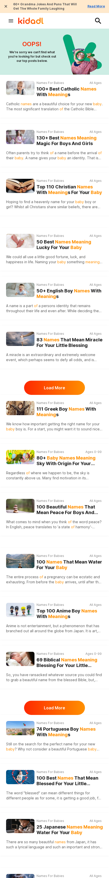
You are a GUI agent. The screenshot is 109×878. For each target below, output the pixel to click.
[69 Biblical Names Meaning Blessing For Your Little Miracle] (20, 659)
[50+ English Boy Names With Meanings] (20, 290)
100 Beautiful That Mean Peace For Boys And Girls (66, 510)
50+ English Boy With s (69, 293)
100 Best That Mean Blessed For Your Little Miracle (67, 781)
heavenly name (47, 202)
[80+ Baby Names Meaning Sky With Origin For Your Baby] (20, 457)
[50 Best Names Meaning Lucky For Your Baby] (20, 241)
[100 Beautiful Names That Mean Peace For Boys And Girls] (20, 506)
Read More (96, 6)
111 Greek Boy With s (66, 411)
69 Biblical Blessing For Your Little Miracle (67, 663)
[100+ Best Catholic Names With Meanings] (20, 88)
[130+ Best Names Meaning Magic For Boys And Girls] (20, 137)
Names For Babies (50, 83)
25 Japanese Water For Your (70, 829)
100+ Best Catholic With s (66, 91)
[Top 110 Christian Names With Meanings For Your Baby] (20, 186)
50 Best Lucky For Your (64, 244)
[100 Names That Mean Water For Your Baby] (20, 561)
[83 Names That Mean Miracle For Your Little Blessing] (20, 339)
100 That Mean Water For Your (69, 564)
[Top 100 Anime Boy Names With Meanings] (20, 610)
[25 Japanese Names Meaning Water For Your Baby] (20, 826)
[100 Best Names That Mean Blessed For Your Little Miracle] (20, 777)
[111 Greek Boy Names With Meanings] (20, 408)
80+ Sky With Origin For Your (66, 461)
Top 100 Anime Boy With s (67, 613)
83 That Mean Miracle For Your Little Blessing (69, 342)
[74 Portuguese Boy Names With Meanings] (20, 728)
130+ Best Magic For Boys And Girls (67, 140)
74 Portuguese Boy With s (66, 731)
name (67, 744)
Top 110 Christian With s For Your (69, 189)
